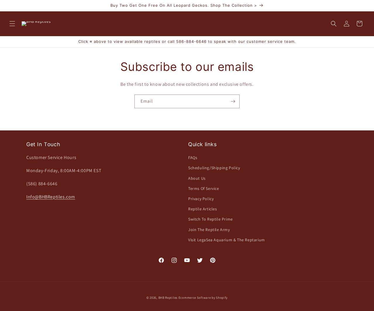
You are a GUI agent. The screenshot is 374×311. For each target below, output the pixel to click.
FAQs (192, 157)
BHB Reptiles (168, 298)
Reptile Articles (202, 209)
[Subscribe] (232, 101)
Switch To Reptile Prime (210, 219)
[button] (12, 23)
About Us (197, 178)
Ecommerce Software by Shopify (203, 298)
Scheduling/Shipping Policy (214, 167)
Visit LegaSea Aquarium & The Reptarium (226, 239)
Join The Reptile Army (209, 229)
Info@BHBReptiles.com (50, 197)
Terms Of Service (203, 188)
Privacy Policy (201, 198)
